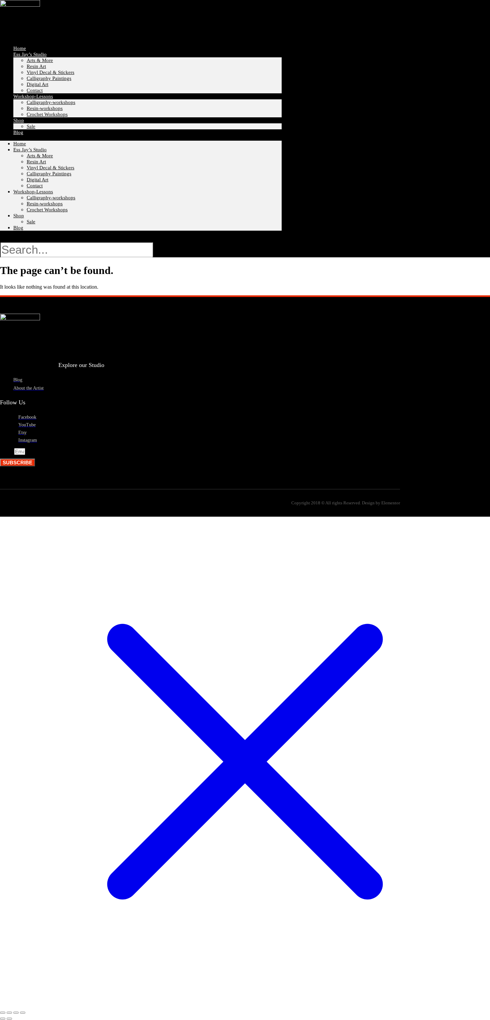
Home (19, 143)
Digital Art (37, 179)
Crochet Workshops (47, 114)
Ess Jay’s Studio (30, 54)
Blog (18, 132)
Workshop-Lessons (33, 96)
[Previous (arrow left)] (2, 1019)
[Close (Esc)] (22, 1013)
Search (11, 239)
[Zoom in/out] (2, 1013)
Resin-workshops (45, 108)
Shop (18, 215)
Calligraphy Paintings (49, 78)
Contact (35, 185)
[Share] (16, 1013)
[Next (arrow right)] (9, 1019)
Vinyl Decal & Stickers (50, 72)
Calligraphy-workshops (51, 102)
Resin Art (36, 66)
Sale (31, 126)
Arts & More (40, 60)
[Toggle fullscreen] (9, 1013)
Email (7, 451)
